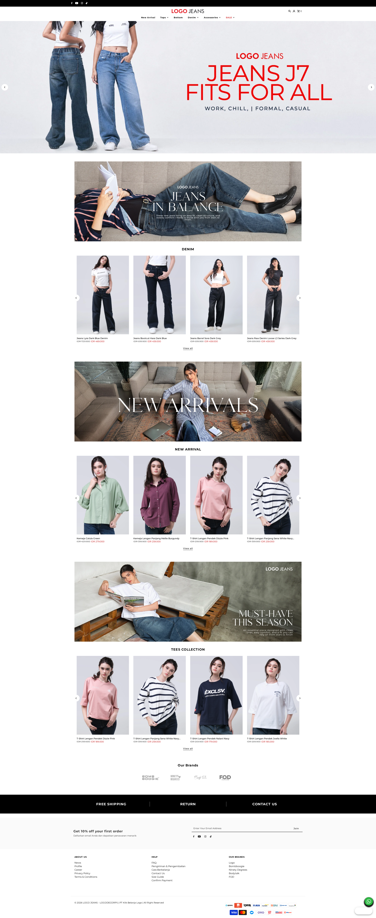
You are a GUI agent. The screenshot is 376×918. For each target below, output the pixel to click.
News (77, 862)
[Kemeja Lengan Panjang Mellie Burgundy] (159, 495)
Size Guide (158, 876)
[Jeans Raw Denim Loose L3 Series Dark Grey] (273, 295)
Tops (163, 17)
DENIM (188, 249)
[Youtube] (76, 3)
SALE (229, 17)
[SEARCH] (290, 11)
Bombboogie (236, 866)
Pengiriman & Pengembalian (169, 866)
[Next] (371, 87)
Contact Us (158, 873)
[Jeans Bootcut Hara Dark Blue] (159, 295)
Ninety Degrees (238, 869)
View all (188, 348)
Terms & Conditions (85, 876)
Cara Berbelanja (161, 869)
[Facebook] (71, 3)
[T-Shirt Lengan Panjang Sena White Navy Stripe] (273, 495)
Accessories (211, 17)
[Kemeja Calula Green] (103, 495)
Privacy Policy (82, 873)
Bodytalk (234, 873)
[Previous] (4, 87)
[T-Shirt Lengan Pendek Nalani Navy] (216, 695)
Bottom (178, 17)
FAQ (154, 862)
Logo (232, 862)
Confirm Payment (162, 880)
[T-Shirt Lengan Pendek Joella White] (273, 695)
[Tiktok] (86, 3)
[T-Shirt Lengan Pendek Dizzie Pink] (216, 495)
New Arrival (148, 17)
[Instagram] (81, 3)
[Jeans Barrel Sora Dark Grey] (216, 295)
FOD (231, 876)
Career (78, 869)
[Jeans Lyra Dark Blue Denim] (103, 295)
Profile (78, 866)
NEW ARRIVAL (188, 449)
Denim (192, 17)
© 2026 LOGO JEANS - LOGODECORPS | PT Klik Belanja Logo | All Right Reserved (119, 902)
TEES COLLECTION (188, 649)
